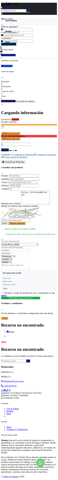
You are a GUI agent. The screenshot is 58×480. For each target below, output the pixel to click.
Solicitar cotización (17, 223)
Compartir (5, 154)
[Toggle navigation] (1, 57)
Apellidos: (5, 179)
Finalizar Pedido (8, 101)
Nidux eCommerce (11, 476)
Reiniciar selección (11, 133)
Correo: (4, 182)
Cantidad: (5, 189)
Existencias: (6, 119)
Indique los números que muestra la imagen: (19, 206)
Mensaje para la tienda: (11, 203)
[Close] (2, 77)
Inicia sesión (12, 3)
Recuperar (8, 66)
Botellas (8, 31)
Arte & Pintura (11, 20)
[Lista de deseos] (1, 49)
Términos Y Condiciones (17, 429)
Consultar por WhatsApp (14, 162)
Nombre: (5, 176)
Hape (7, 42)
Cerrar (4, 223)
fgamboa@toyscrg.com (13, 381)
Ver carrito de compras (25, 101)
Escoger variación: (9, 122)
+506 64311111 (10, 386)
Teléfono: (5, 185)
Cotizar (5, 150)
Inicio (8, 427)
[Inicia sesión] (1, 47)
